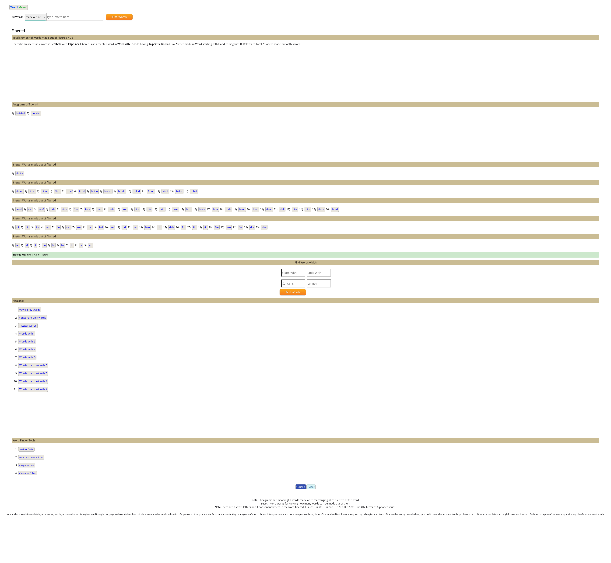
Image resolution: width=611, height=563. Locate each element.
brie (215, 209)
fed (101, 227)
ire (37, 227)
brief (69, 191)
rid (124, 227)
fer (240, 227)
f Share (300, 487)
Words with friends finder (31, 457)
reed (99, 209)
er (17, 245)
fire (137, 209)
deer (269, 209)
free (76, 209)
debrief (36, 113)
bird (188, 209)
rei (135, 227)
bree (202, 209)
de (44, 245)
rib (159, 227)
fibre (57, 191)
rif (17, 227)
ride (52, 209)
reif (30, 209)
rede (111, 209)
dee (264, 227)
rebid (194, 191)
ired (125, 209)
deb (171, 227)
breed (108, 191)
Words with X (27, 349)
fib (183, 227)
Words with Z (27, 341)
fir (205, 227)
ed (90, 245)
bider (179, 191)
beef (255, 209)
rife (149, 209)
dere (321, 209)
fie (58, 227)
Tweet (311, 487)
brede (121, 191)
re (81, 245)
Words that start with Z (33, 373)
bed (90, 227)
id (72, 245)
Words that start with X (33, 389)
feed (19, 209)
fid (194, 227)
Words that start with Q (33, 365)
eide (64, 209)
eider (45, 191)
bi (53, 245)
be (62, 245)
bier (295, 209)
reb (48, 227)
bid (27, 227)
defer (19, 191)
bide (228, 209)
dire (308, 209)
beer (242, 209)
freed (151, 191)
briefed (20, 113)
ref (112, 227)
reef (41, 209)
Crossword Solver (27, 473)
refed (136, 191)
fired (82, 191)
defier (19, 173)
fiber (32, 191)
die (252, 227)
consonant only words (32, 317)
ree (79, 227)
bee (147, 227)
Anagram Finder (26, 465)
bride (94, 191)
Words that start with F (33, 381)
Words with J (26, 333)
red (68, 227)
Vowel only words (29, 309)
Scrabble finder (26, 449)
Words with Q (27, 357)
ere (229, 227)
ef (27, 245)
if (35, 245)
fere (87, 209)
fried (165, 191)
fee (217, 227)
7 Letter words (28, 325)
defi (282, 209)
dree (175, 209)
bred (335, 209)
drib (162, 209)
